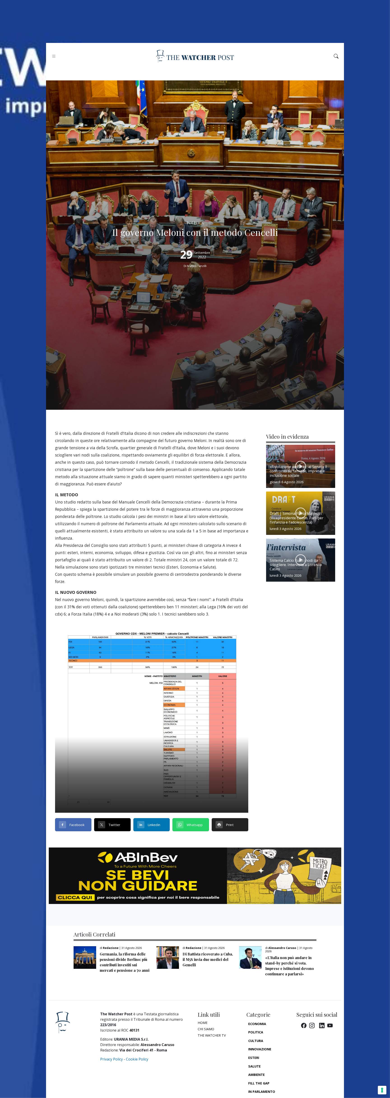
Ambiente (256, 1074)
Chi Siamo (206, 1029)
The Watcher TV (212, 1035)
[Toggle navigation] (54, 56)
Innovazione (259, 1049)
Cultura (255, 1041)
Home (202, 1023)
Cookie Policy (137, 1059)
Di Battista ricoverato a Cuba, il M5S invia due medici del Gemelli (208, 959)
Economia (257, 1024)
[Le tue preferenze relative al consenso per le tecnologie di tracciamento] (382, 1090)
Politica (255, 1032)
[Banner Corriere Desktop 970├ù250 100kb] (195, 875)
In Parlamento (261, 1091)
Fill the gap (258, 1083)
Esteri (253, 1058)
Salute (254, 1066)
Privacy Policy (111, 1059)
